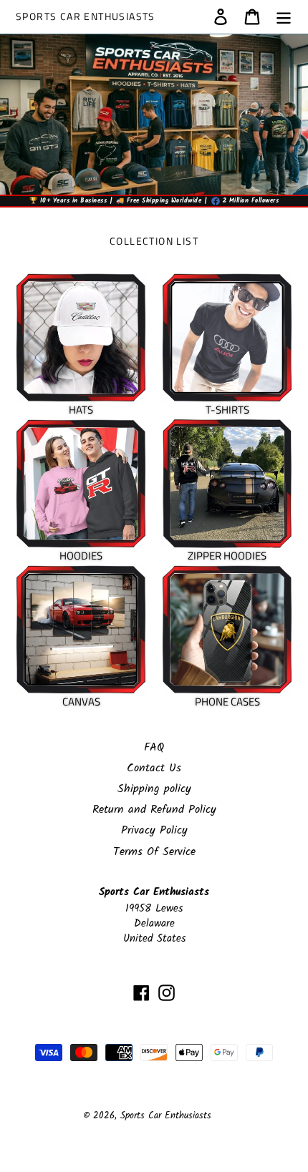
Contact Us (154, 768)
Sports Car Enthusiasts (85, 17)
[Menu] (283, 16)
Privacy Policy (154, 830)
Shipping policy (154, 789)
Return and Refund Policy (154, 810)
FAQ (154, 747)
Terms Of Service (154, 852)
